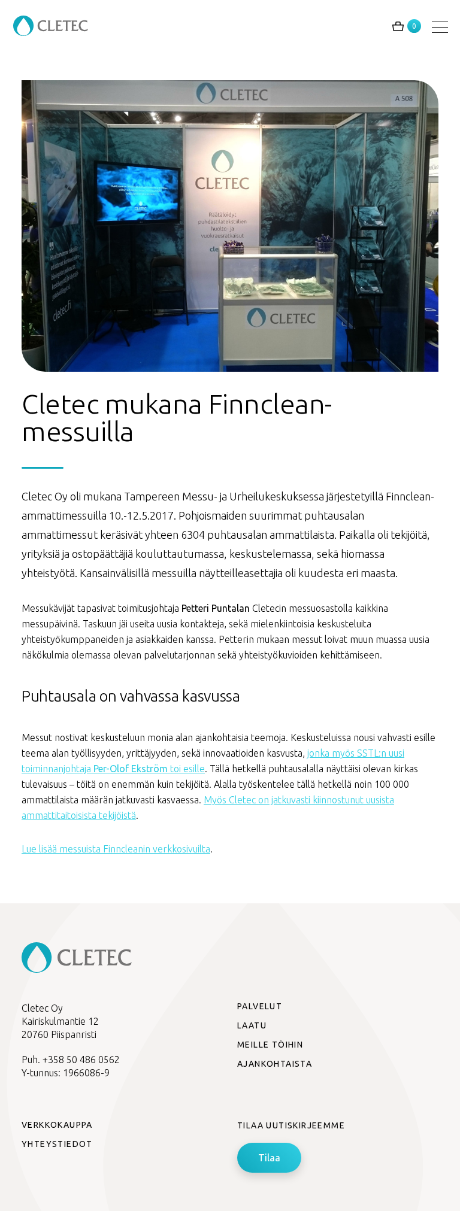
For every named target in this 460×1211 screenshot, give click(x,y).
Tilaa (269, 1157)
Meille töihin (270, 1044)
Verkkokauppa (57, 1125)
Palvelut (259, 1006)
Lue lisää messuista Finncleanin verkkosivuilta (116, 848)
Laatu (252, 1025)
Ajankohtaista (274, 1064)
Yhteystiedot (57, 1144)
